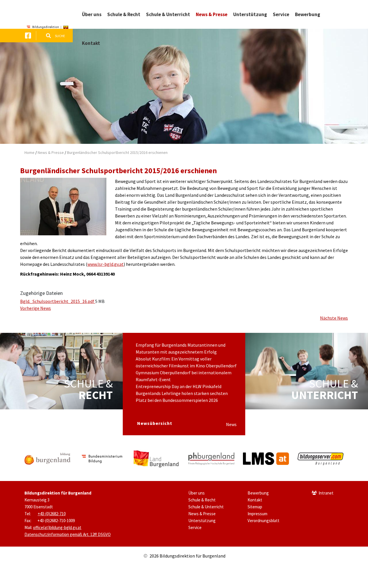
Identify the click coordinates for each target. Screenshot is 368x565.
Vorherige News (35, 308)
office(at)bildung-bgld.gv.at (57, 527)
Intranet (326, 493)
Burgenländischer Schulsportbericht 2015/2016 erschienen (117, 152)
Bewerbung (258, 493)
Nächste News (334, 318)
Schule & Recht (202, 500)
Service (195, 527)
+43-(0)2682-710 (52, 513)
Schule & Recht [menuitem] (123, 14)
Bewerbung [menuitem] (307, 14)
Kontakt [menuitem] (91, 43)
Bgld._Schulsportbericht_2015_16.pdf (57, 301)
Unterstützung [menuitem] (250, 14)
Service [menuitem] (281, 14)
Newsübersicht (154, 423)
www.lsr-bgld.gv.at (105, 264)
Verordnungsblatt (263, 520)
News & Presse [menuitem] (211, 14)
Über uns (196, 493)
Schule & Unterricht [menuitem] (168, 14)
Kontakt (255, 500)
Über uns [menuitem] (91, 14)
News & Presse (51, 152)
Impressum (257, 513)
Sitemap (255, 506)
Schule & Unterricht (206, 506)
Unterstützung (202, 520)
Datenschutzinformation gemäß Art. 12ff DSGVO (67, 534)
